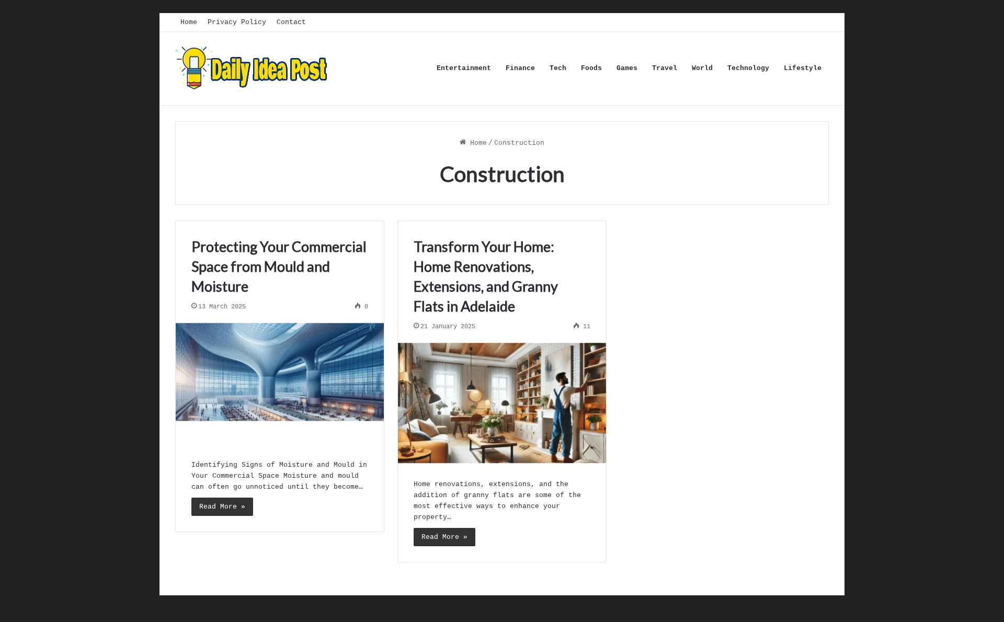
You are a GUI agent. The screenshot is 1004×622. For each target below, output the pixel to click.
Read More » (222, 507)
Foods (591, 68)
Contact (291, 22)
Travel (664, 68)
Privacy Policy (237, 22)
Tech (558, 68)
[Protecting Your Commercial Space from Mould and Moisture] (280, 383)
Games (627, 68)
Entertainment (464, 68)
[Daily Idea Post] (253, 68)
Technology (748, 68)
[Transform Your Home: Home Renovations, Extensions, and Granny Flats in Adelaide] (502, 403)
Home (188, 22)
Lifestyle (803, 68)
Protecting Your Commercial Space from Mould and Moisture (279, 266)
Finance (520, 68)
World (702, 68)
